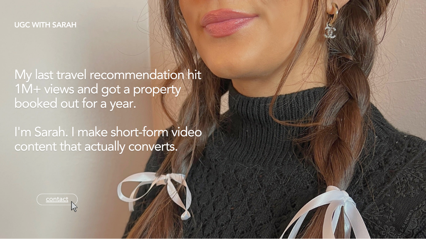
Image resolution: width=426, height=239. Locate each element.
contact (57, 199)
